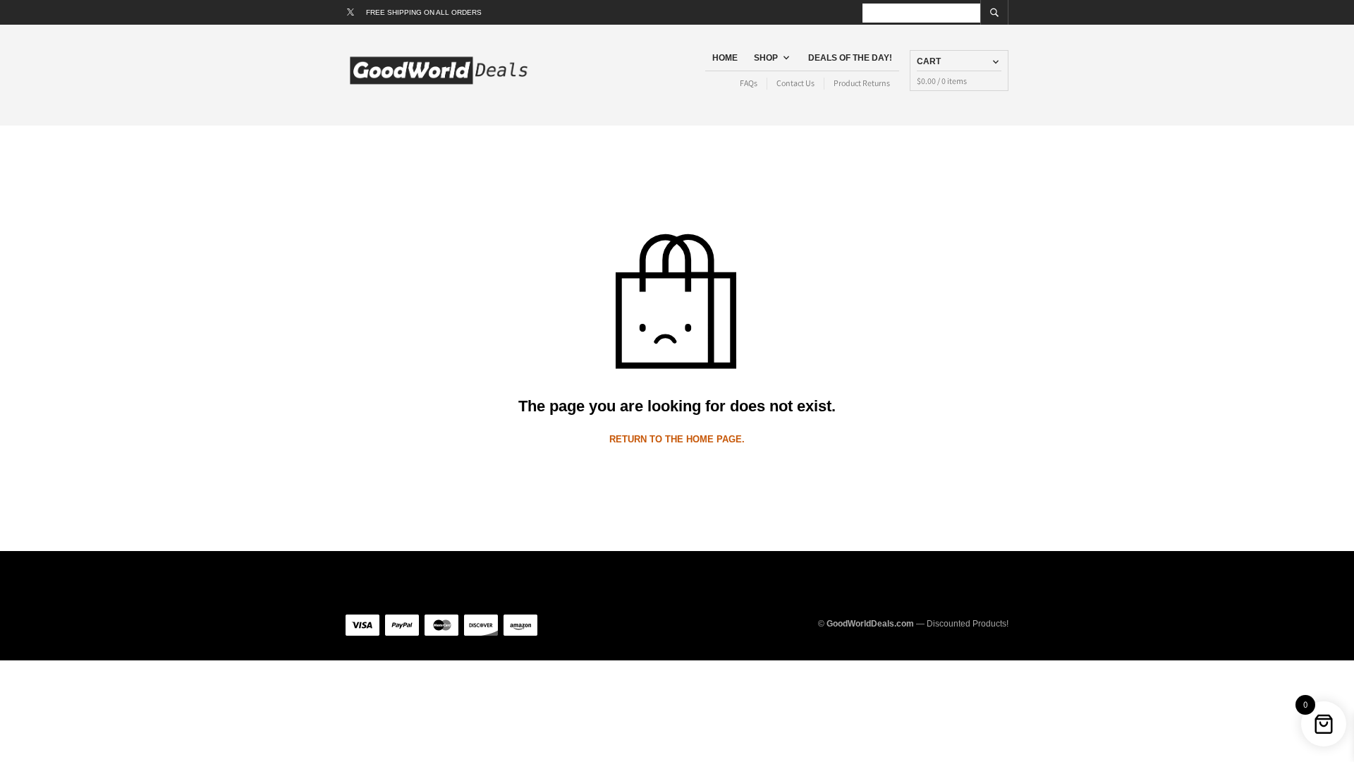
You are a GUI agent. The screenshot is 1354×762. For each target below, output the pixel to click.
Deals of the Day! (850, 58)
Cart (929, 61)
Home (725, 58)
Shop (766, 58)
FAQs (748, 83)
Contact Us (795, 83)
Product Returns (862, 83)
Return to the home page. (677, 439)
